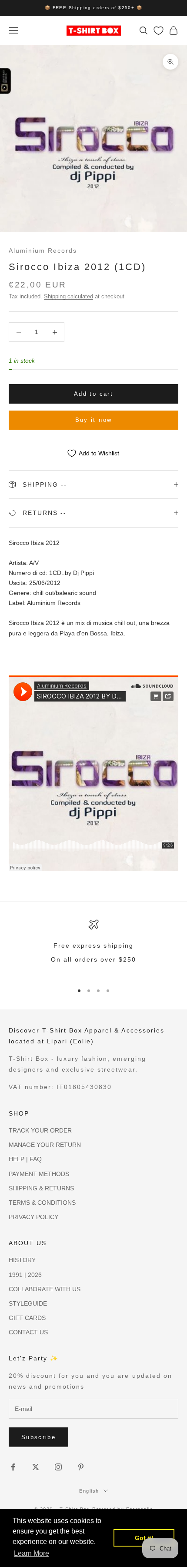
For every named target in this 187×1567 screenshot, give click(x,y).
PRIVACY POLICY (33, 1216)
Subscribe (38, 1437)
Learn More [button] (31, 1553)
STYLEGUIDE (28, 1303)
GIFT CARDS (27, 1317)
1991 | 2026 (25, 1274)
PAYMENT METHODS (39, 1173)
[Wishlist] (158, 30)
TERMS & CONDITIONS (42, 1202)
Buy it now (93, 420)
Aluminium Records (43, 250)
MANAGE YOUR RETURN (45, 1144)
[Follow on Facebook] (13, 1467)
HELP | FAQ (25, 1159)
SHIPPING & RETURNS (41, 1188)
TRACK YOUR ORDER (40, 1130)
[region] (93, 947)
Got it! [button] (144, 1537)
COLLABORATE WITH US (44, 1289)
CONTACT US (28, 1332)
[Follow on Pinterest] (81, 1467)
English (89, 1490)
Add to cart (93, 394)
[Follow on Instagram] (58, 1467)
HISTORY (22, 1259)
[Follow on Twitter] (35, 1467)
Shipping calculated (68, 296)
